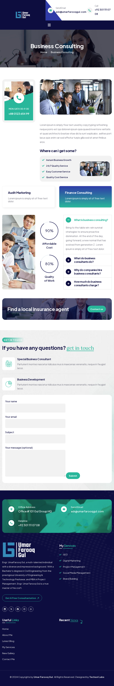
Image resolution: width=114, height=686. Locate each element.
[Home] (22, 15)
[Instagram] (24, 609)
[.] (49, 25)
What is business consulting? (91, 220)
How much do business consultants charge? (88, 283)
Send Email (61, 8)
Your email (11, 416)
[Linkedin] (4, 609)
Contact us (96, 309)
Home (43, 52)
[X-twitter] (11, 609)
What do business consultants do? (84, 260)
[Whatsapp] (30, 609)
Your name (11, 401)
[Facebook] (17, 609)
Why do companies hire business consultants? (88, 271)
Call (96, 5)
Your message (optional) (19, 447)
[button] (109, 99)
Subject (9, 432)
